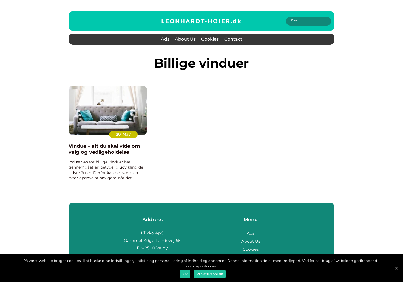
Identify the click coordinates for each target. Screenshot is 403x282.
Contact (233, 39)
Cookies (210, 39)
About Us (185, 39)
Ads (165, 39)
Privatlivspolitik (210, 274)
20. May (123, 134)
